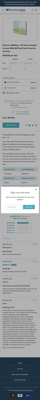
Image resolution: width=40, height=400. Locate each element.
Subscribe (28, 207)
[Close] (36, 189)
